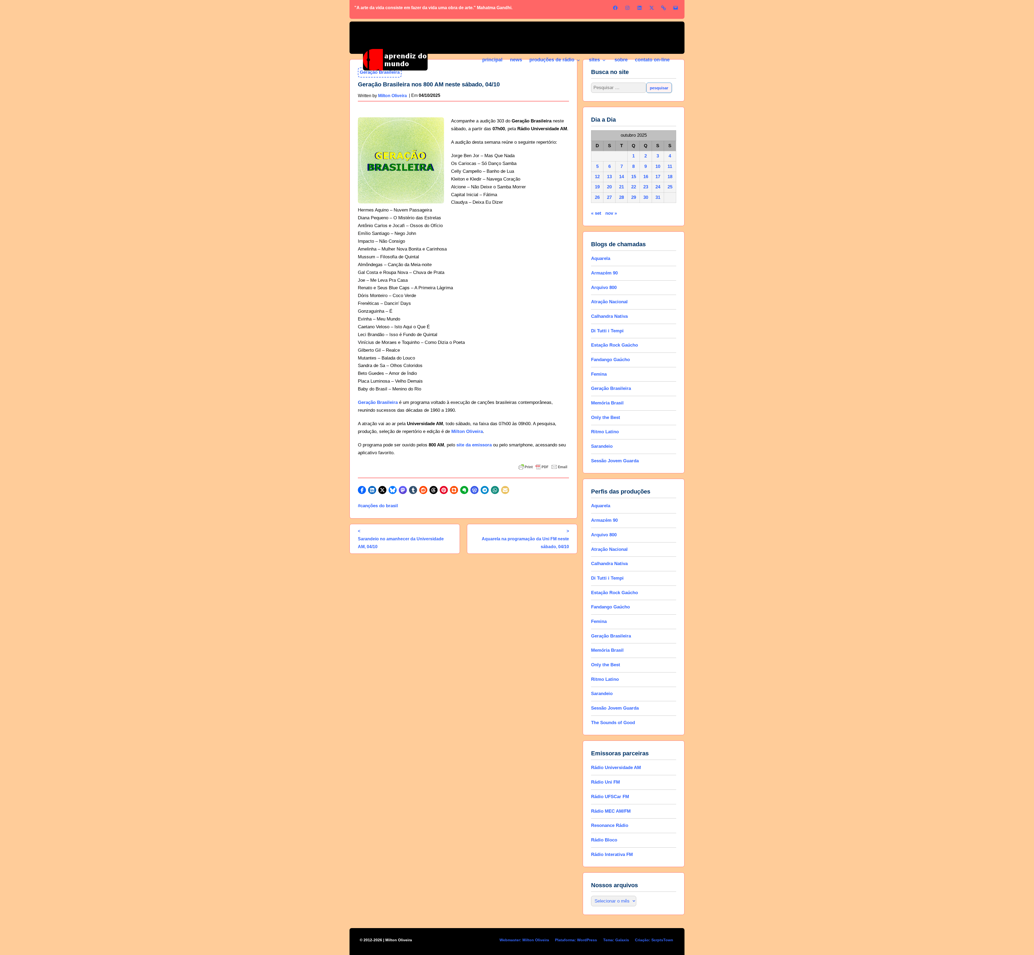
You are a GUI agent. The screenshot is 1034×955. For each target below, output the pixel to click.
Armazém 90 (604, 273)
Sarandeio (602, 446)
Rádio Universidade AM (616, 767)
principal (492, 59)
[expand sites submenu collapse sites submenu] (603, 60)
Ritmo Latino (605, 431)
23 (645, 186)
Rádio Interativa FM (612, 854)
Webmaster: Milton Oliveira (524, 940)
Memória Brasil (607, 403)
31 (657, 197)
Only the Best (605, 417)
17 (657, 176)
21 (621, 186)
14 (621, 176)
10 (657, 166)
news (516, 59)
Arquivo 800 (604, 287)
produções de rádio (551, 59)
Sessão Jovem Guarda (615, 460)
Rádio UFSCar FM (610, 796)
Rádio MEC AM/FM (611, 811)
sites (594, 59)
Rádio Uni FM (605, 782)
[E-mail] (675, 7)
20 (609, 186)
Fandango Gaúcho (610, 359)
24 (657, 186)
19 (597, 186)
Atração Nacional (609, 301)
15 (633, 176)
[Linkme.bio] (663, 7)
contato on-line (652, 59)
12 (597, 176)
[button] (362, 490)
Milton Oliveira (467, 431)
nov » (611, 213)
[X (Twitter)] (651, 7)
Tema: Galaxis (616, 940)
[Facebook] (615, 7)
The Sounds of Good (613, 722)
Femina (599, 374)
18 (670, 176)
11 (670, 166)
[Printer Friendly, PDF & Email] (543, 467)
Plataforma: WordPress (576, 940)
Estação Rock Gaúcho (614, 345)
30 (645, 197)
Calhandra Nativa (609, 316)
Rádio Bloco (604, 840)
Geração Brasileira (378, 402)
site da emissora (474, 444)
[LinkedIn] (639, 7)
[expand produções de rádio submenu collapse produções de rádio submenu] (578, 60)
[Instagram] (627, 7)
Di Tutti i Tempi (607, 330)
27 (609, 197)
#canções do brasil (378, 505)
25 (670, 186)
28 (621, 197)
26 (597, 197)
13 (609, 176)
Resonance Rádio (609, 825)
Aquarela (600, 258)
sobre (621, 59)
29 (633, 197)
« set (596, 213)
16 (645, 176)
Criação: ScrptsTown (654, 940)
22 (633, 186)
